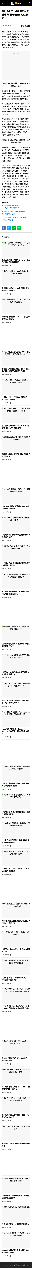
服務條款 (16, 1265)
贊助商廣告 (16, 54)
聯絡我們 (25, 1265)
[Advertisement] (16, 67)
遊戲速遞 (27, 26)
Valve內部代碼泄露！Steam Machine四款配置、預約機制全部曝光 (15, 731)
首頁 (22, 26)
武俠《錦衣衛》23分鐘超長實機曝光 (15, 1224)
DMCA (20, 1265)
